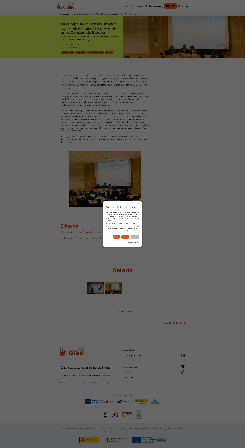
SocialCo (136, 242)
